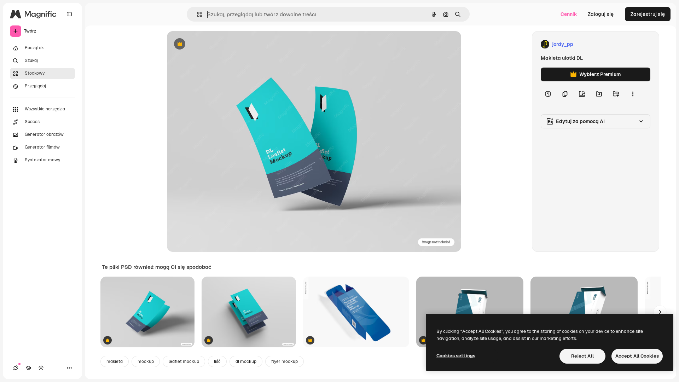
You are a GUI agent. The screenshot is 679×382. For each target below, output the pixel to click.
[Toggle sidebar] (69, 14)
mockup (146, 361)
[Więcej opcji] (633, 94)
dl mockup (246, 361)
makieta (114, 361)
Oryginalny (215, 44)
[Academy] (28, 368)
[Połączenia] (15, 368)
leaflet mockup (184, 361)
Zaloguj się (601, 14)
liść (217, 361)
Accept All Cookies (637, 356)
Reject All (582, 356)
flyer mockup (284, 361)
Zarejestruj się (648, 14)
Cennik (569, 14)
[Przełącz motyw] (41, 368)
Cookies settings (455, 356)
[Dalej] (660, 312)
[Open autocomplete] (197, 14)
